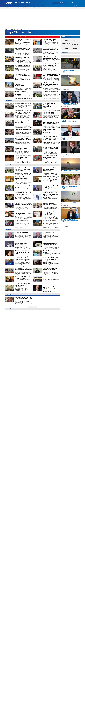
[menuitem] (6, 6)
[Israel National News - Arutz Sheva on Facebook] (72, 6)
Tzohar (66, 40)
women (75, 48)
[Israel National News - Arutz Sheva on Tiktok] (79, 6)
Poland (66, 48)
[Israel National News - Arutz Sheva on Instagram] (74, 6)
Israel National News (9, 29)
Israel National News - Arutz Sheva (15, 3)
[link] (70, 71)
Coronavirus (75, 44)
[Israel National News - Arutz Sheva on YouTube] (76, 6)
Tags (14, 29)
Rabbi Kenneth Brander (66, 44)
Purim (75, 40)
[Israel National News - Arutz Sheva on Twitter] (70, 6)
